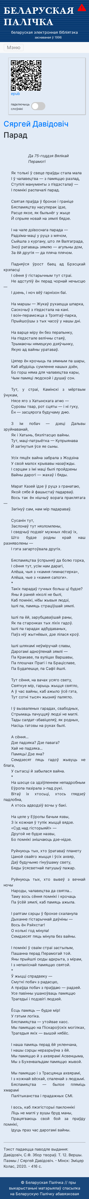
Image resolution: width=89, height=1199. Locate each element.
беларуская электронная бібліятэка (44, 32)
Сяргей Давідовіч (36, 123)
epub (15, 93)
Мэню (13, 47)
